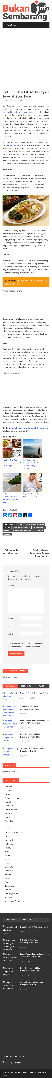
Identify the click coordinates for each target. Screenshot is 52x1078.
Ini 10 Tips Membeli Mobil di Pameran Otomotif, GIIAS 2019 (32, 735)
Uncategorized (11, 893)
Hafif (20, 100)
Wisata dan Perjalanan (35, 524)
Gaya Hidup (10, 821)
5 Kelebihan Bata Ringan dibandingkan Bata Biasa (29, 707)
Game (7, 817)
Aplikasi (8, 786)
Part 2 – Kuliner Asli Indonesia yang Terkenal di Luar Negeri (12, 463)
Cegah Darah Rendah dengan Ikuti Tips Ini (30, 495)
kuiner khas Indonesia (21, 527)
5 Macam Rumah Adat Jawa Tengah (34, 693)
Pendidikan (10, 870)
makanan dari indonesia (22, 531)
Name (11, 618)
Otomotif (9, 867)
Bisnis (7, 794)
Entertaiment (11, 809)
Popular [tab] (10, 686)
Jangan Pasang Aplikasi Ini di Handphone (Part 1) (31, 749)
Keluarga (9, 844)
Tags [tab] (41, 686)
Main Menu (11, 25)
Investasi (9, 840)
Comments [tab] (25, 686)
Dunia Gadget (11, 802)
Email (11, 626)
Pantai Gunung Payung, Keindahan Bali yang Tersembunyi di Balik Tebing (11, 498)
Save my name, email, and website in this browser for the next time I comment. (25, 645)
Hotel (7, 828)
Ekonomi (9, 805)
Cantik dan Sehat (12, 798)
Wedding (8, 897)
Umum (8, 889)
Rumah (8, 882)
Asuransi (8, 790)
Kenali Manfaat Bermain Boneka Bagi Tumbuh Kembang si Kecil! (34, 721)
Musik (7, 863)
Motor (7, 859)
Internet (8, 836)
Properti (8, 874)
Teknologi (9, 886)
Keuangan (9, 847)
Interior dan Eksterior (14, 832)
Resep (7, 878)
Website (11, 634)
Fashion (8, 813)
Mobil (7, 855)
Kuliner (20, 524)
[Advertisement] (26, 59)
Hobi (7, 824)
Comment (13, 585)
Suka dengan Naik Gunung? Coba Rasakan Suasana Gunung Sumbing (31, 464)
